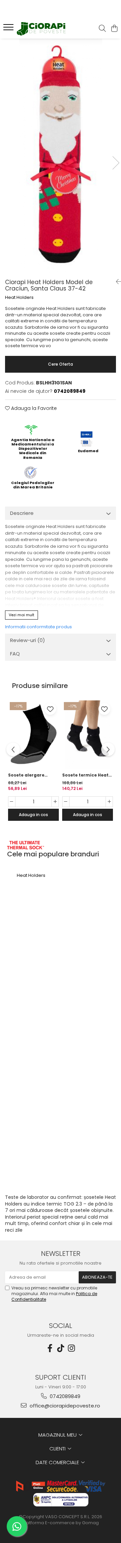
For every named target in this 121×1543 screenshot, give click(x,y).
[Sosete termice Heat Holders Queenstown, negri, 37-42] (87, 734)
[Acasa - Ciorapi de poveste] (42, 29)
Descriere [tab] (22, 513)
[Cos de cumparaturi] (114, 29)
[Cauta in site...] (102, 29)
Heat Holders (19, 298)
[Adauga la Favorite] (50, 709)
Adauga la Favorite (33, 408)
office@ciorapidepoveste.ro (64, 1405)
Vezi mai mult (21, 615)
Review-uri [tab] (27, 640)
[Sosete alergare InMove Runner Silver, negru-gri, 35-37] (33, 734)
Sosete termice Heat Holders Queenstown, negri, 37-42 (86, 775)
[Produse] (9, 29)
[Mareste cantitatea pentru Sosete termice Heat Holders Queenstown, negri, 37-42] (109, 801)
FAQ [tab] (15, 653)
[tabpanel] (60, 156)
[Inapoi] (116, 281)
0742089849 (64, 1396)
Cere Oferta (60, 364)
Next (115, 163)
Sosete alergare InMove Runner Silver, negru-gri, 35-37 (32, 775)
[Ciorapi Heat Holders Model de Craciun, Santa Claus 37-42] (60, 156)
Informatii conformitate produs (38, 627)
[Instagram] (71, 1348)
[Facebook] (50, 1348)
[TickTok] (60, 1348)
